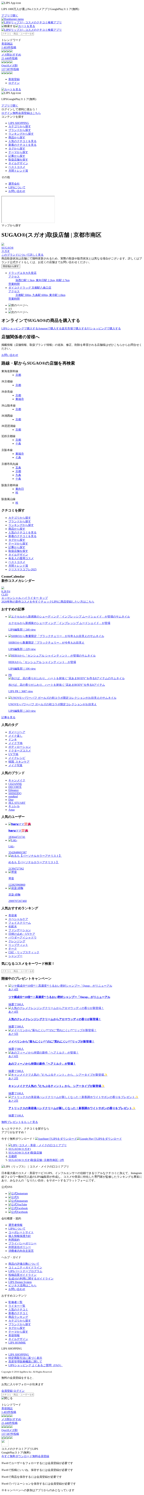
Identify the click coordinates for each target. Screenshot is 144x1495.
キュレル (14, 806)
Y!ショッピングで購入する (104, 328)
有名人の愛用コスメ (21, 558)
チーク (12, 948)
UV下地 (13, 754)
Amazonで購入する (50, 328)
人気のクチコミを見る (22, 141)
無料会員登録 (40, 1456)
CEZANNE (15, 783)
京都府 (12, 1156)
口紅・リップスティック (23, 952)
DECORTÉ (15, 786)
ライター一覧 (16, 1305)
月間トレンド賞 (18, 170)
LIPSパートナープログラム (25, 1271)
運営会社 (14, 183)
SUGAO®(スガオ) (19, 1148)
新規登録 (14, 79)
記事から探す (16, 155)
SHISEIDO (14, 793)
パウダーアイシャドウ (22, 937)
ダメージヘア (16, 732)
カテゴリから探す (19, 126)
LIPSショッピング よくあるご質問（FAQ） (35, 1365)
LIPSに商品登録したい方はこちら (73, 601)
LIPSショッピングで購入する (19, 328)
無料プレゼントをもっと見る (19, 1122)
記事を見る (8, 717)
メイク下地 (15, 743)
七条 (18, 457)
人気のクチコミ (18, 1309)
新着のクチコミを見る (22, 144)
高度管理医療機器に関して (25, 1361)
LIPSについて (16, 187)
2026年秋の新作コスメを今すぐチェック (26, 601)
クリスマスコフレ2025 (22, 569)
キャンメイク (16, 780)
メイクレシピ (16, 757)
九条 (18, 474)
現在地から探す (11, 266)
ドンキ (12, 739)
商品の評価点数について (23, 1263)
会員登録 (7, 1390)
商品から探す (16, 137)
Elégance (13, 790)
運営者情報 (15, 1224)
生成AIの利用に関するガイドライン (31, 1278)
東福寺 (19, 398)
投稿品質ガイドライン (22, 1274)
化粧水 (12, 926)
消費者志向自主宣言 (21, 1250)
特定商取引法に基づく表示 (25, 1357)
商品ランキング (18, 1316)
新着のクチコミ (18, 1313)
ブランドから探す (19, 130)
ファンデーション (19, 930)
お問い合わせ (16, 191)
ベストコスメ (16, 167)
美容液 (12, 915)
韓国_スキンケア (19, 761)
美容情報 (14, 1335)
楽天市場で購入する (74, 328)
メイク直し (15, 735)
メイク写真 (15, 765)
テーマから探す (18, 152)
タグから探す (16, 148)
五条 (18, 467)
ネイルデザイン (18, 163)
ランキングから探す (21, 133)
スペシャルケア (18, 919)
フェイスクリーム (19, 922)
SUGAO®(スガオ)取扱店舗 (25, 1152)
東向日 (19, 488)
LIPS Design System (20, 1282)
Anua (11, 809)
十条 (18, 443)
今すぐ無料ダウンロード (16, 1456)
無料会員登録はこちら (27, 113)
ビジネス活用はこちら (22, 1285)
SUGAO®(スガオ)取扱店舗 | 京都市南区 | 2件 (36, 1160)
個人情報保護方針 (19, 1236)
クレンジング (16, 941)
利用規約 (14, 1239)
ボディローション (19, 746)
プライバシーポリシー (22, 1243)
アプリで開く (9, 15)
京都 (18, 374)
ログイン (14, 82)
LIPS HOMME (17, 1342)
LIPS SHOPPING (18, 123)
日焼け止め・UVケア (21, 933)
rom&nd (13, 796)
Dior (11, 799)
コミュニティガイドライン (25, 1267)
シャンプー (15, 956)
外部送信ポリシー (19, 1247)
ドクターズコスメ (19, 750)
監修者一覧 (15, 1302)
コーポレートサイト (21, 1232)
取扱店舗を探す (18, 159)
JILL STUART (16, 802)
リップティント (18, 944)
